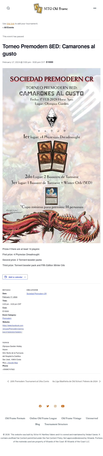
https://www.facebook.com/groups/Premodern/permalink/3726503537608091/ (13, 328)
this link (10, 23)
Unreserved (92, 418)
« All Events (8, 27)
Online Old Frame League (43, 418)
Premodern (7, 318)
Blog (37, 424)
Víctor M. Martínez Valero (44, 434)
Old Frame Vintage (71, 418)
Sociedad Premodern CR (36, 293)
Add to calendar (15, 277)
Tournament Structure (56, 424)
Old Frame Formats (15, 418)
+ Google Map (12, 362)
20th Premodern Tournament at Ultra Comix (29, 381)
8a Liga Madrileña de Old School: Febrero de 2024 (75, 381)
